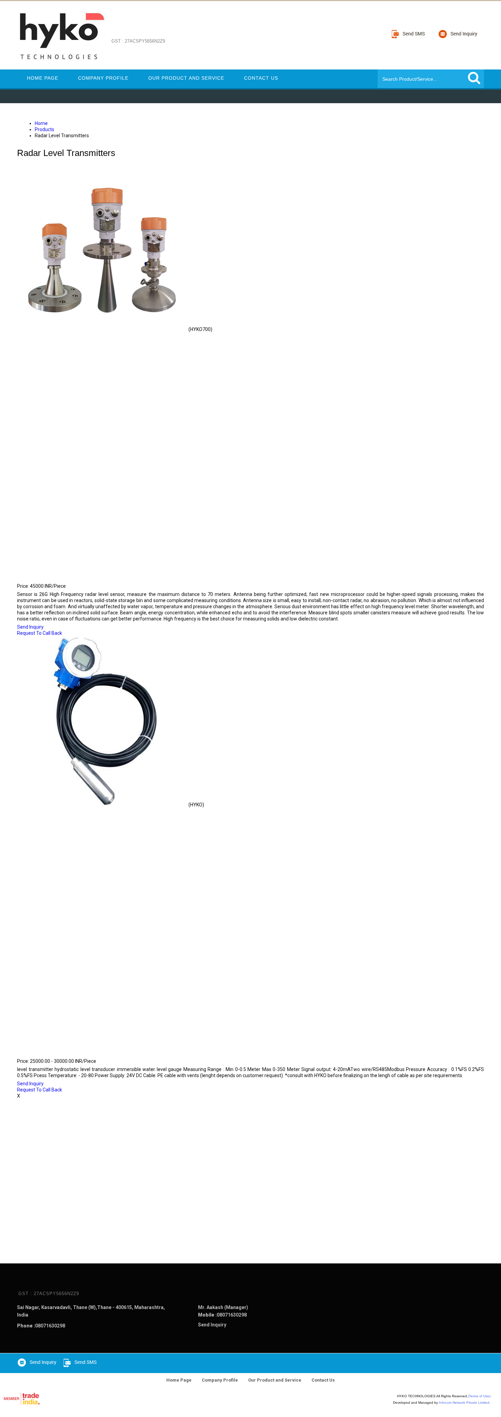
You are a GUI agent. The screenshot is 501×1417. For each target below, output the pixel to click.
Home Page (42, 78)
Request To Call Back (39, 633)
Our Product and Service (186, 78)
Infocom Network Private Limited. (464, 1402)
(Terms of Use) (479, 1396)
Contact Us (261, 78)
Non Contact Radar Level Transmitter (84, 576)
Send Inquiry (30, 627)
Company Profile (103, 78)
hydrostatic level (49, 1051)
